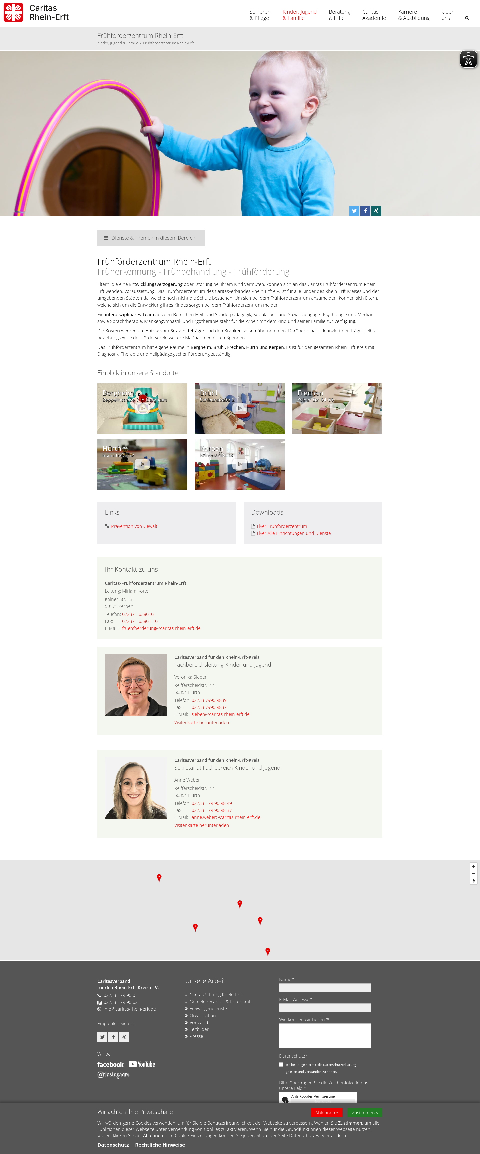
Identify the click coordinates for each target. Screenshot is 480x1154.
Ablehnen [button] (325, 1113)
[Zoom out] (474, 873)
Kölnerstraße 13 (216, 455)
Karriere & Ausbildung (414, 14)
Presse (196, 1036)
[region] (240, 910)
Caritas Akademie (374, 14)
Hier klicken (324, 1101)
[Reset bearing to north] (474, 880)
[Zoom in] (474, 866)
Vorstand (199, 1022)
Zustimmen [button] (363, 1113)
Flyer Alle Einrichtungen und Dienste (294, 533)
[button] (467, 17)
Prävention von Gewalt (134, 526)
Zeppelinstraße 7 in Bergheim (134, 400)
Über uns (448, 14)
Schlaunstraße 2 (217, 400)
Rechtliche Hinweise (160, 1144)
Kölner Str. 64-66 (316, 400)
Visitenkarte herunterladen (201, 722)
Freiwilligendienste (208, 1008)
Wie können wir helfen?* (304, 1019)
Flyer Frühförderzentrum (282, 526)
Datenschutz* (293, 1056)
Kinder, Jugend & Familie (300, 14)
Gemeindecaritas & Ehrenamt (220, 1002)
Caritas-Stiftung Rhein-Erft (216, 995)
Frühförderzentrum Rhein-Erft (168, 42)
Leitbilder (199, 1029)
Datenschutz (113, 1144)
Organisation (203, 1015)
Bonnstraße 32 (118, 455)
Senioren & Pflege (260, 14)
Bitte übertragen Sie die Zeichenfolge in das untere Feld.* (323, 1085)
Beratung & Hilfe (339, 14)
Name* (286, 979)
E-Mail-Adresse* (295, 999)
